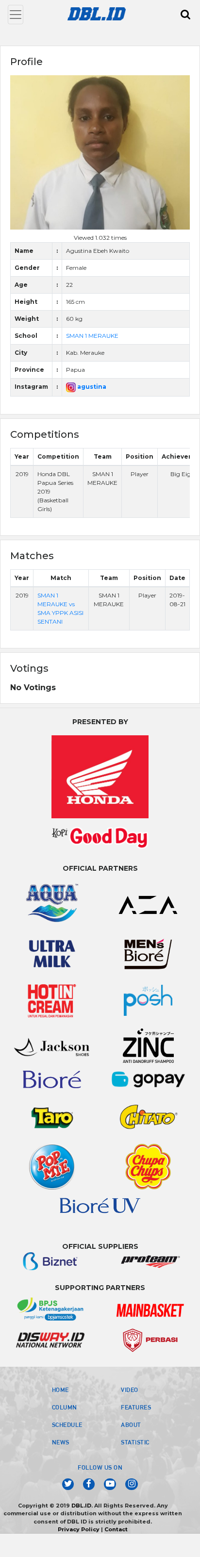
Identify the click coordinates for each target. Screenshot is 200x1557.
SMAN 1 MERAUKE (92, 335)
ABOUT (131, 1424)
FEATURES (136, 1407)
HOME (60, 1389)
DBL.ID (81, 1505)
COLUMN (64, 1407)
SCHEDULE (67, 1424)
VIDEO (129, 1389)
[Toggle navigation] (15, 14)
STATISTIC (135, 1442)
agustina (91, 386)
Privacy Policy (79, 1529)
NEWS (60, 1442)
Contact (116, 1529)
